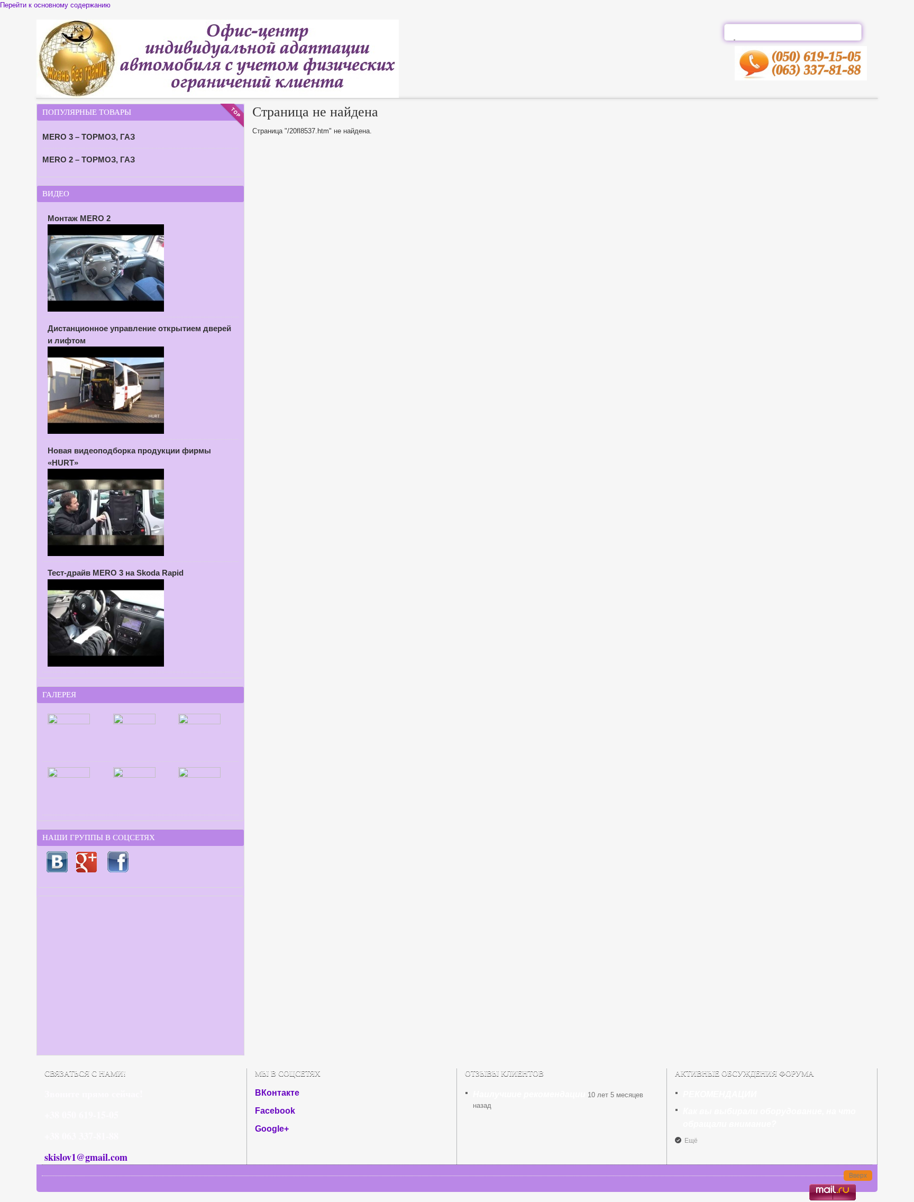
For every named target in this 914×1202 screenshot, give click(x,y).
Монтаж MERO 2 (79, 218)
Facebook (275, 1110)
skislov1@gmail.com (85, 1157)
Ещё (691, 1140)
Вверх (858, 1175)
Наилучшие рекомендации (529, 1094)
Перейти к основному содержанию (55, 5)
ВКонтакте (277, 1092)
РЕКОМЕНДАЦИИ (720, 1094)
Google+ (272, 1128)
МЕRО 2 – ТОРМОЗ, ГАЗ (88, 159)
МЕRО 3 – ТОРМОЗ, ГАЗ (88, 136)
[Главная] (217, 95)
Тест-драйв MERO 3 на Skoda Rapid (116, 572)
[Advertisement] (140, 976)
